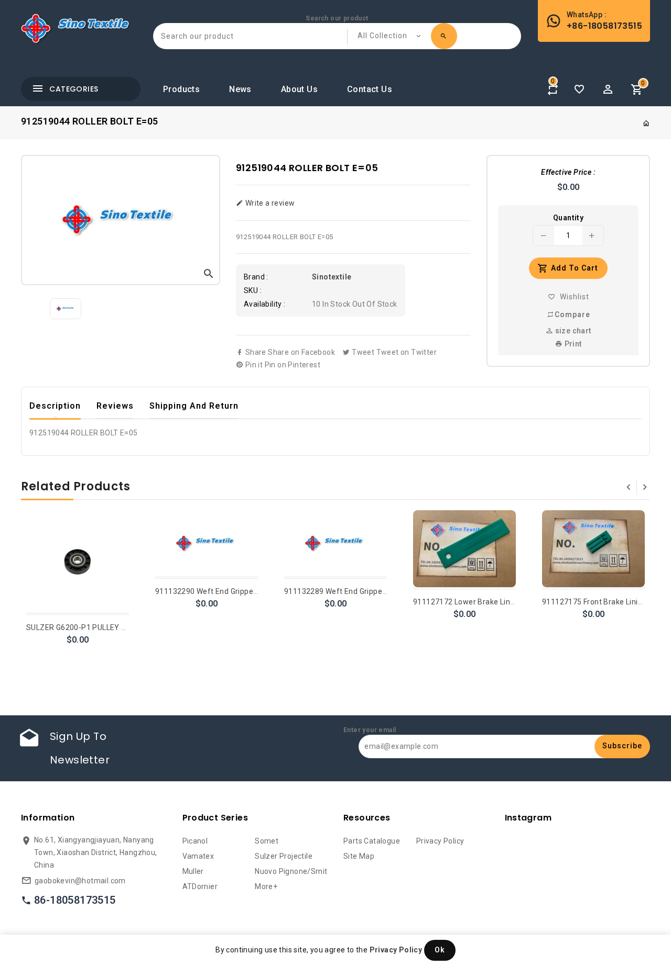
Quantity (568, 218)
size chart (572, 331)
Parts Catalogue (371, 841)
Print (571, 344)
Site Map (358, 856)
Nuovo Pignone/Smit (291, 871)
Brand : (256, 277)
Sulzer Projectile (283, 856)
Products (181, 89)
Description (55, 406)
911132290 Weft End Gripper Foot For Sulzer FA (238, 591)
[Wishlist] (579, 89)
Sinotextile (331, 277)
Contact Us (369, 89)
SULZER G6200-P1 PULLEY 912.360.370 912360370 (116, 627)
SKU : (253, 290)
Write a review (269, 203)
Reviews (115, 406)
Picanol (195, 841)
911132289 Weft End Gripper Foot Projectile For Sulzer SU (385, 591)
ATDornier (200, 886)
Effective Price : (568, 172)
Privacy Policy (440, 841)
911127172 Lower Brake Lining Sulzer (479, 602)
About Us (299, 89)
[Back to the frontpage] (646, 123)
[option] (65, 309)
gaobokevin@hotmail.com (80, 881)
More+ (266, 886)
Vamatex (198, 856)
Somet (266, 841)
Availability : (265, 304)
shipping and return (194, 406)
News (240, 89)
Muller (193, 871)
